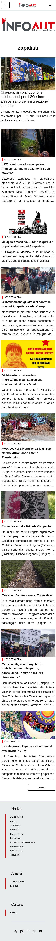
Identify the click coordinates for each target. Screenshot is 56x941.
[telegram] (15, 931)
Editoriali (14, 886)
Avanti (41, 787)
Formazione (15, 838)
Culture (13, 913)
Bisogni (13, 821)
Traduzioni (14, 855)
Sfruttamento (15, 825)
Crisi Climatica (12, 741)
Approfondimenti (17, 882)
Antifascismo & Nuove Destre (22, 842)
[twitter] (34, 931)
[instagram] (22, 931)
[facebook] (28, 931)
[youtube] (40, 931)
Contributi (14, 830)
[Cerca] (50, 5)
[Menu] (5, 5)
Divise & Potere (16, 834)
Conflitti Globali (13, 159)
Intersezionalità (16, 846)
